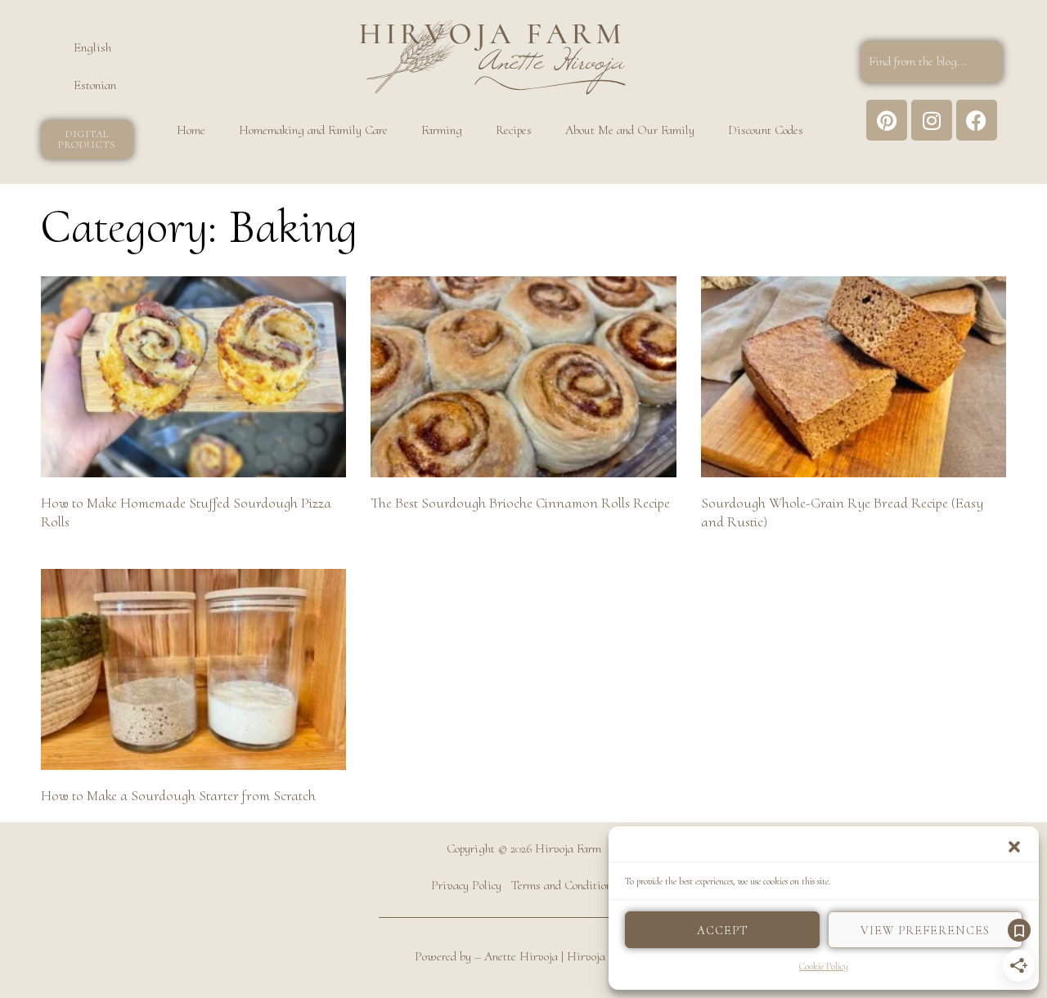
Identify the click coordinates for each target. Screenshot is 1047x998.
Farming (441, 130)
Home (191, 130)
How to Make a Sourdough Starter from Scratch (178, 795)
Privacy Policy (466, 885)
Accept (722, 930)
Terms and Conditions (564, 885)
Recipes (514, 130)
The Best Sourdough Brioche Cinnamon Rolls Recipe (520, 503)
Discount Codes (765, 130)
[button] (1014, 847)
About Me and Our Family (629, 130)
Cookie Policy (823, 966)
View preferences (925, 930)
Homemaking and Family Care (313, 130)
